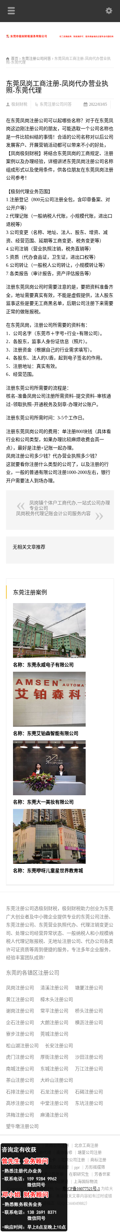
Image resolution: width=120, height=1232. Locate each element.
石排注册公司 (20, 1091)
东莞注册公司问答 (56, 104)
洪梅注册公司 (20, 1115)
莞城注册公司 (54, 1034)
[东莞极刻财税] (60, 35)
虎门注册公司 (20, 1057)
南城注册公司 (20, 1068)
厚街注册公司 (54, 1057)
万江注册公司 (89, 1068)
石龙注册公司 (54, 1091)
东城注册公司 (54, 1068)
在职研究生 (79, 1174)
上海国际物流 (86, 1181)
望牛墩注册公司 (22, 1126)
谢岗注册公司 (20, 1010)
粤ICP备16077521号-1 (81, 1188)
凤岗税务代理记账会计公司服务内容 (53, 513)
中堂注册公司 (54, 1103)
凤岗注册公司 (20, 987)
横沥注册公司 (89, 1022)
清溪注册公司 (54, 987)
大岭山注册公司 (56, 1080)
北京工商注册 (86, 1145)
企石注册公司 (20, 1022)
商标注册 (98, 1160)
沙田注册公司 (89, 1057)
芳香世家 (102, 1174)
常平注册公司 (54, 1010)
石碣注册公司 (89, 1091)
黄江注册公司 (20, 999)
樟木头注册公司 (56, 999)
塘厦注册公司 (89, 987)
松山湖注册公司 (22, 1045)
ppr (77, 1167)
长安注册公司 (59, 1045)
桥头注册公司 (89, 1010)
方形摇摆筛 (95, 1167)
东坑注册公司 (89, 1103)
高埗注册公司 (20, 1103)
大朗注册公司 (54, 1022)
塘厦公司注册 (90, 1152)
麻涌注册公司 (54, 1115)
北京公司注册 (73, 1160)
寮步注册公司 (20, 1034)
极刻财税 (19, 104)
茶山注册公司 (20, 1080)
